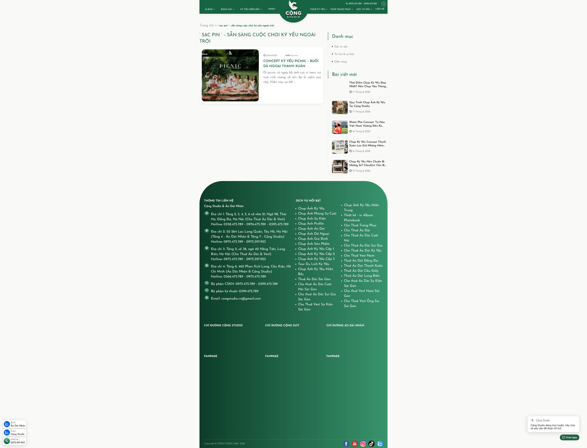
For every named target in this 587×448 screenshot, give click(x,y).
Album (209, 9)
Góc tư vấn (363, 9)
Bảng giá (226, 9)
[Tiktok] (371, 444)
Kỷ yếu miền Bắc (250, 9)
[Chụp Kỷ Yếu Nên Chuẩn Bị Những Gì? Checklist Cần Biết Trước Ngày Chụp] (340, 166)
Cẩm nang (340, 61)
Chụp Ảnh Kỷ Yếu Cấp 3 (316, 259)
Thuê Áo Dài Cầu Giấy (361, 271)
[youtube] (355, 444)
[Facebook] (346, 444)
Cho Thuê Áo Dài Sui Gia (363, 245)
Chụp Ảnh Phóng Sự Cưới (317, 213)
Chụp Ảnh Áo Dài (311, 229)
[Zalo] (380, 444)
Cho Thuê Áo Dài (357, 230)
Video (271, 9)
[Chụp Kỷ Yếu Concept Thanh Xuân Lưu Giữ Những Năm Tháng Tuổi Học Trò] (340, 147)
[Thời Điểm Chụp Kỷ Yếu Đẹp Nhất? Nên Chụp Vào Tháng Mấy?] (340, 87)
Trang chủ (206, 25)
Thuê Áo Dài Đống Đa (361, 261)
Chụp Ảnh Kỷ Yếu (311, 208)
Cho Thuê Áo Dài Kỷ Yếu (363, 250)
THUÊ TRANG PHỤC (340, 9)
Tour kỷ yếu (317, 9)
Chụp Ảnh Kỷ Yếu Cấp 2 (316, 254)
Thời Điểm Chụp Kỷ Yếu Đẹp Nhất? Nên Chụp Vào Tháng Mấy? (367, 86)
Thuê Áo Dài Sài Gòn (314, 279)
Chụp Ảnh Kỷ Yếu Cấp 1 (316, 249)
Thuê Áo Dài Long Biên (362, 276)
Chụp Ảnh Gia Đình (313, 239)
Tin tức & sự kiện (344, 54)
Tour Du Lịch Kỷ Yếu (313, 264)
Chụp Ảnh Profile (311, 224)
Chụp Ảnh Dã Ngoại (313, 234)
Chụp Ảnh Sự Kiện (312, 218)
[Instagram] (363, 444)
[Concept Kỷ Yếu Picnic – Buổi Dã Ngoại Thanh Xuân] (230, 75)
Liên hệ (379, 9)
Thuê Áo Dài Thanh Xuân (363, 266)
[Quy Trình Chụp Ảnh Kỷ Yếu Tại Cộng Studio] (340, 107)
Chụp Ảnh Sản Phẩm (314, 244)
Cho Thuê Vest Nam (359, 255)
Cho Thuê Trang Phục (360, 225)
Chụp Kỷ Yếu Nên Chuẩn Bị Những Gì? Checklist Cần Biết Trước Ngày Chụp (368, 165)
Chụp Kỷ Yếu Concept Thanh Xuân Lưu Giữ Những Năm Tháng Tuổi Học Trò (367, 146)
